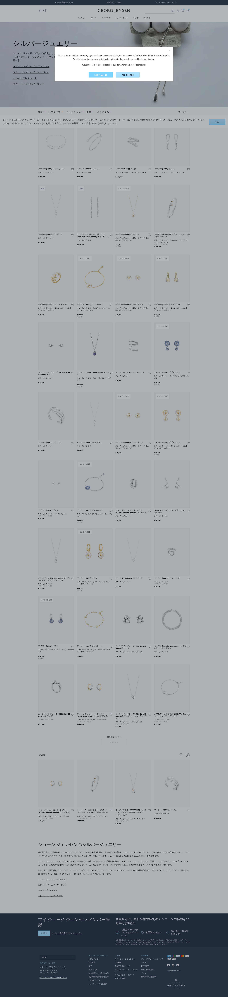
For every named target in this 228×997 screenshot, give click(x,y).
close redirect (169, 50)
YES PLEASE (128, 75)
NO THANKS (100, 75)
